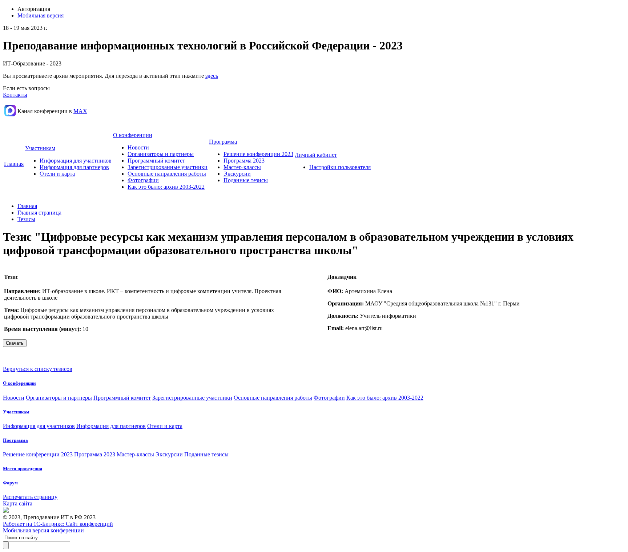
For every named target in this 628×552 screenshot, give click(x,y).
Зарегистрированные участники (168, 167)
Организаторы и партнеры (161, 154)
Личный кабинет (316, 155)
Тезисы (26, 219)
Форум (10, 482)
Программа (223, 142)
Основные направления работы (167, 174)
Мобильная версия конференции (43, 530)
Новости (138, 147)
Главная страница (39, 212)
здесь (211, 76)
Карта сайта (17, 503)
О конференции (132, 135)
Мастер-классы (242, 167)
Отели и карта (57, 174)
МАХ (80, 111)
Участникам (40, 148)
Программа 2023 (244, 160)
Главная (14, 164)
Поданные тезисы (246, 180)
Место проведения (22, 468)
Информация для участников (76, 160)
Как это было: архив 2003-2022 (166, 187)
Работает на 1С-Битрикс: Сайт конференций (58, 524)
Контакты (15, 95)
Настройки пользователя (340, 167)
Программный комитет (156, 160)
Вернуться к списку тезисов (37, 369)
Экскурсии (237, 174)
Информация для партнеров (74, 167)
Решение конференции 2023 (258, 154)
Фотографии (143, 180)
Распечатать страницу (30, 497)
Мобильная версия (40, 15)
